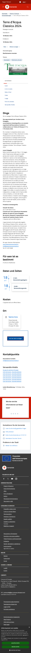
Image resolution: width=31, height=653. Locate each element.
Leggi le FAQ (7, 607)
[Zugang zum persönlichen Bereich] (20, 2)
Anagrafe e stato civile (10, 509)
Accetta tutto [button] (15, 643)
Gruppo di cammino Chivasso (10, 370)
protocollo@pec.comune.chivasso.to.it (14, 593)
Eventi (5, 571)
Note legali (6, 624)
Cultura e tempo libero (10, 511)
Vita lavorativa (8, 514)
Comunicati (7, 558)
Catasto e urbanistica (9, 522)
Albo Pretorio (7, 619)
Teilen (4, 47)
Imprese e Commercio (9, 517)
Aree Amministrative (9, 489)
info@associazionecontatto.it (11, 246)
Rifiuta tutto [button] (15, 646)
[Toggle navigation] (3, 7)
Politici (5, 496)
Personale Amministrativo (11, 499)
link (6, 639)
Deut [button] (24, 2)
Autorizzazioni (7, 546)
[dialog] (15, 639)
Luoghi (5, 568)
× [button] (29, 627)
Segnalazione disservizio (10, 604)
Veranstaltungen (6, 15)
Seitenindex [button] (8, 81)
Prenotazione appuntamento (11, 602)
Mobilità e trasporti (9, 526)
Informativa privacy (9, 622)
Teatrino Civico (13, 317)
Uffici (5, 491)
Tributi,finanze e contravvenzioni (12, 539)
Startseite (4, 14)
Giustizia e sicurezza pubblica (11, 536)
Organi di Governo (8, 486)
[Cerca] (28, 7)
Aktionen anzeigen (14, 47)
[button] (15, 650)
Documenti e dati (8, 501)
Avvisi (5, 561)
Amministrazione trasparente (12, 617)
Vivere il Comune (14, 14)
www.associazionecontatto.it (10, 244)
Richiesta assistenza (9, 609)
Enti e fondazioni (8, 494)
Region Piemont (6, 2)
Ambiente (6, 541)
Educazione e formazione (10, 534)
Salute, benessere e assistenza (12, 544)
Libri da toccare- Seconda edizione (12, 372)
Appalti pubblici (8, 519)
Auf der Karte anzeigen (15, 338)
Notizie (5, 556)
